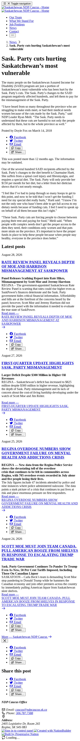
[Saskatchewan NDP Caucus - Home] (25, 9)
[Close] (5, 641)
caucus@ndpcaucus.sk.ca (31, 709)
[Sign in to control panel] (18, 730)
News (13, 42)
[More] (12, 35)
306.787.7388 (24, 713)
